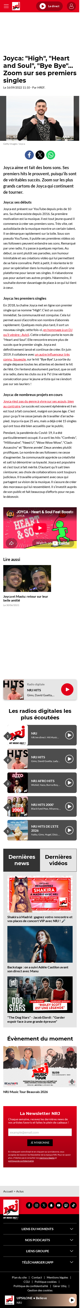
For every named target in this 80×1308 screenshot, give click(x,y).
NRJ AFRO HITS (43, 781)
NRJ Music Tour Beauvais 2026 (25, 1092)
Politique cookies (46, 1281)
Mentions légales (57, 1277)
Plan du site (19, 1277)
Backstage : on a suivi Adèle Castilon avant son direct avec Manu (37, 969)
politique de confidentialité (21, 1161)
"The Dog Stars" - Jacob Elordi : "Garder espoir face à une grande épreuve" (36, 1019)
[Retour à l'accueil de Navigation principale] (16, 6)
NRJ (34, 733)
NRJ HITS (34, 690)
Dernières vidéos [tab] (58, 860)
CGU (27, 1281)
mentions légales (47, 1158)
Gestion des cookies (40, 1290)
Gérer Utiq (59, 1286)
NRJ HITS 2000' (42, 804)
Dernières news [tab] (21, 860)
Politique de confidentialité (31, 1286)
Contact (37, 1277)
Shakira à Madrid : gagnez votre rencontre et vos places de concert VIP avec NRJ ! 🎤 (39, 919)
